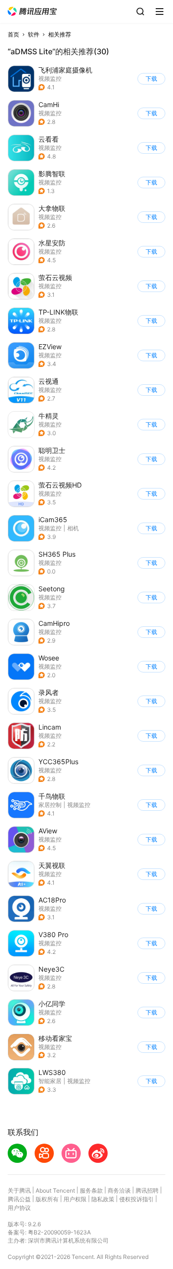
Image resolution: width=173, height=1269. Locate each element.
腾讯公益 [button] (19, 1199)
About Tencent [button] (55, 1190)
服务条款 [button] (91, 1190)
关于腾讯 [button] (19, 1190)
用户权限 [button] (74, 1199)
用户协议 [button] (19, 1207)
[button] (32, 11)
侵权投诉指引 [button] (136, 1199)
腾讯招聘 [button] (147, 1190)
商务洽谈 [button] (119, 1190)
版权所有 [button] (47, 1199)
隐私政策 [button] (102, 1199)
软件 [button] (33, 34)
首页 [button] (13, 34)
